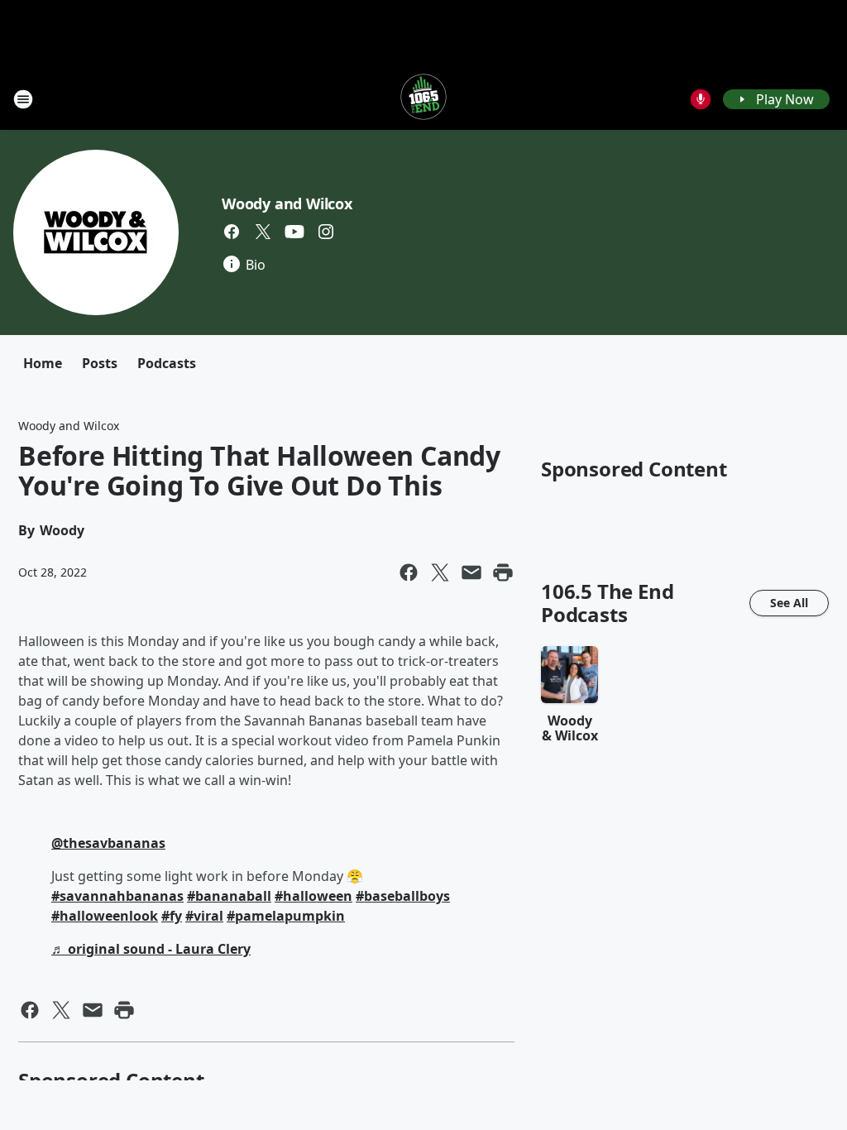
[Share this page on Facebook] (408, 572)
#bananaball (229, 896)
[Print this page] (502, 572)
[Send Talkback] (701, 99)
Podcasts (166, 363)
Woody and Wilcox (287, 203)
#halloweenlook (104, 916)
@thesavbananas (108, 843)
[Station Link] (423, 99)
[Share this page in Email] (471, 572)
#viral (204, 916)
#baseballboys (403, 896)
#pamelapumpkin (286, 916)
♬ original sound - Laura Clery (151, 949)
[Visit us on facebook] (232, 232)
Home (42, 363)
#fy (171, 916)
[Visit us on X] (263, 232)
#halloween (313, 896)
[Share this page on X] (440, 572)
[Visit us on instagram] (326, 232)
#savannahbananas (117, 896)
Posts (99, 363)
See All (789, 602)
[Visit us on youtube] (294, 232)
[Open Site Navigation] (23, 99)
